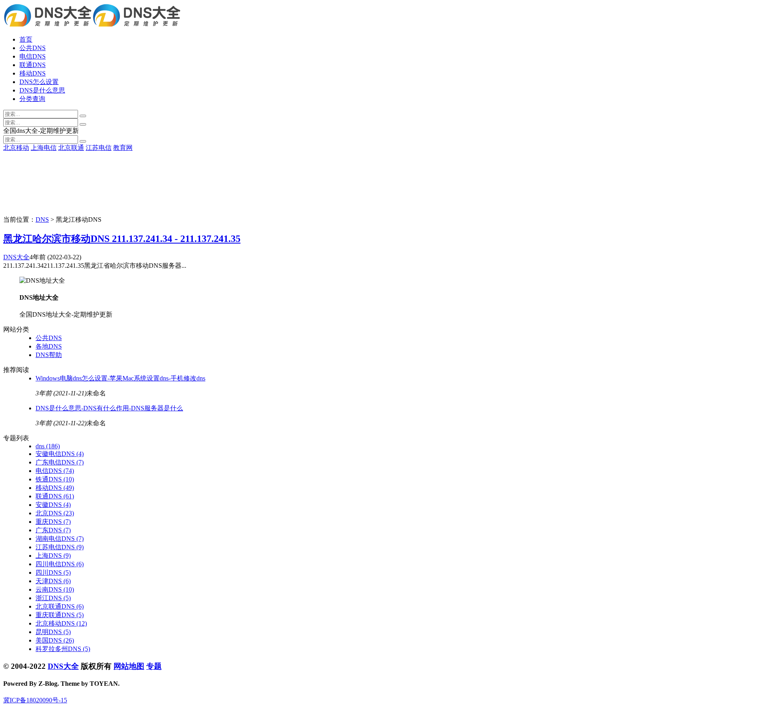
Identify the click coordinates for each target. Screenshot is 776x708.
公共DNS (32, 47)
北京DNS (55, 513)
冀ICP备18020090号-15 (35, 700)
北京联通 (71, 147)
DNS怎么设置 (39, 81)
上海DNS (53, 555)
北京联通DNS (60, 606)
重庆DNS (53, 521)
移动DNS (32, 73)
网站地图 (129, 666)
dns (48, 446)
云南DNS (55, 589)
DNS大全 (16, 257)
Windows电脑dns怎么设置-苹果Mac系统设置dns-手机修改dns (120, 378)
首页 (25, 39)
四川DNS (53, 572)
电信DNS (32, 56)
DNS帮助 (49, 354)
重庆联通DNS (60, 614)
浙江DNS (53, 598)
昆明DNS (53, 631)
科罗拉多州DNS (63, 648)
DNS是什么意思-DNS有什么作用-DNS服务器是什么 (109, 408)
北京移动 (16, 147)
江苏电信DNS (60, 547)
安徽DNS (53, 504)
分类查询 (32, 98)
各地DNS (49, 346)
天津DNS (53, 581)
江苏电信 (99, 147)
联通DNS (32, 64)
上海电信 (44, 147)
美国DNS (55, 640)
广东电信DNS (60, 462)
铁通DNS (55, 479)
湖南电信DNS (60, 538)
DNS (42, 219)
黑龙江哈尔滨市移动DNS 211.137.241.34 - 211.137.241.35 (121, 238)
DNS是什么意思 (42, 90)
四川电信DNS (60, 564)
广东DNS (53, 530)
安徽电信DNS (60, 453)
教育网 (123, 147)
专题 (154, 666)
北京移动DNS (61, 623)
